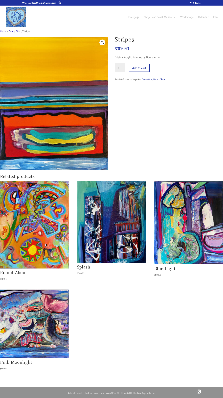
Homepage (133, 17)
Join (215, 17)
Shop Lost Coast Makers (158, 17)
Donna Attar (15, 31)
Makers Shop (159, 79)
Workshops (186, 17)
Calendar (203, 17)
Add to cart (139, 68)
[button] (102, 42)
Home (3, 31)
